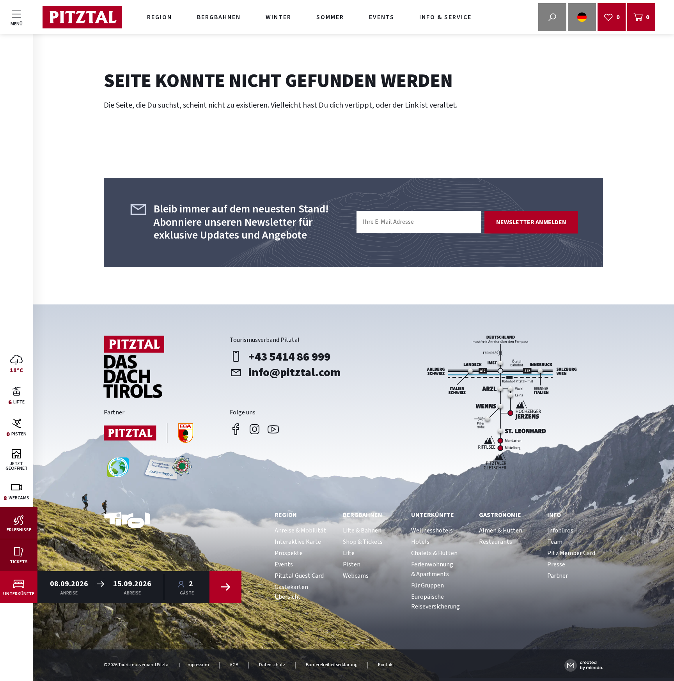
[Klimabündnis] (118, 470)
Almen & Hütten (500, 530)
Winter (278, 17)
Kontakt (386, 665)
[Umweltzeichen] (167, 470)
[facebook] (236, 429)
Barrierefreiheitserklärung (331, 665)
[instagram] (254, 429)
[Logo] (82, 17)
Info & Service (445, 17)
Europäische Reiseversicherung (435, 602)
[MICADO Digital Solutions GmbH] (583, 665)
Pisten (351, 564)
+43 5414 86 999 (289, 356)
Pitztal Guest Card (299, 575)
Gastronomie (500, 515)
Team (554, 542)
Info (554, 515)
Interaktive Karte (298, 542)
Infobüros (560, 530)
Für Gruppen (427, 585)
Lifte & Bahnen (362, 530)
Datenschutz (272, 665)
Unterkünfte (432, 515)
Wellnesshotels (432, 530)
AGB (234, 665)
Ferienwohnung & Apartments (432, 569)
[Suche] (552, 17)
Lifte (349, 553)
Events (381, 17)
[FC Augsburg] (148, 434)
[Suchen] (225, 587)
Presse (556, 564)
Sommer (330, 17)
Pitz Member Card (571, 553)
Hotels (420, 542)
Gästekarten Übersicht (291, 592)
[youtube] (273, 429)
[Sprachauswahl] (582, 17)
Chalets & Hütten (434, 553)
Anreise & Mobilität (300, 530)
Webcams (356, 575)
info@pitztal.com (294, 372)
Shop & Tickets (363, 542)
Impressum (197, 665)
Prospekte (289, 553)
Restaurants (495, 542)
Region (159, 17)
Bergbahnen (219, 17)
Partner (557, 575)
